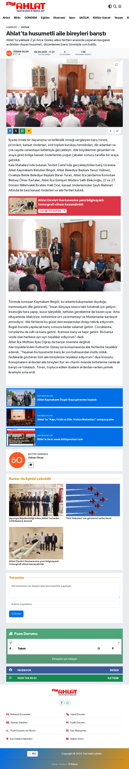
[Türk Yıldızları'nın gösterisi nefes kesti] (93, 500)
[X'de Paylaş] (16, 131)
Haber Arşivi (76, 739)
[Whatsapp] (67, 702)
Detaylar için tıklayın (64, 659)
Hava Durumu (78, 714)
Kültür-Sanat (102, 17)
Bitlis (17, 17)
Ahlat (6, 17)
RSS (34, 753)
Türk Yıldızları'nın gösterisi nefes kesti (89, 518)
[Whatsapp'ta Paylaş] (22, 131)
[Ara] (115, 6)
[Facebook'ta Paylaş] (10, 131)
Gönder (16, 613)
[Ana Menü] (119, 6)
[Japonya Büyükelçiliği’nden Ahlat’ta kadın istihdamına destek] (36, 500)
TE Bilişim (73, 764)
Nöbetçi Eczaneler (20, 714)
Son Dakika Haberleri (21, 739)
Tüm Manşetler (78, 730)
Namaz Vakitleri (19, 722)
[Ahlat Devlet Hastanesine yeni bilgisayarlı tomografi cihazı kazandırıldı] (36, 543)
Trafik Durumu (77, 722)
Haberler (11, 27)
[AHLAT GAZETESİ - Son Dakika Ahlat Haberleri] (25, 7)
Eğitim (45, 17)
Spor (72, 17)
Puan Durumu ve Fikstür (23, 730)
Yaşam (118, 17)
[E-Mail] (31, 465)
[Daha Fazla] (29, 131)
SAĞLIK (84, 17)
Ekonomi (59, 17)
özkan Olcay (36, 457)
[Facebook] (61, 702)
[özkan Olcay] (17, 460)
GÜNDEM (30, 17)
